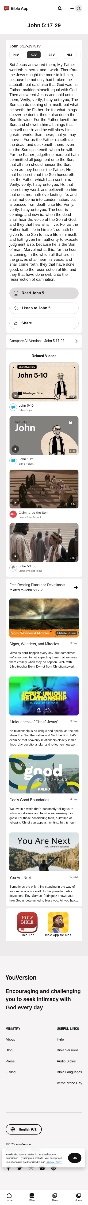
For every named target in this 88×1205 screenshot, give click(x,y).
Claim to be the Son (37, 512)
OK (75, 1158)
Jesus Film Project (30, 517)
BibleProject (26, 410)
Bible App (27, 935)
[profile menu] (75, 8)
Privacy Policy (54, 1162)
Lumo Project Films (30, 570)
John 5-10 (30, 405)
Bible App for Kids (58, 935)
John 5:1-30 (32, 566)
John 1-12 (30, 459)
